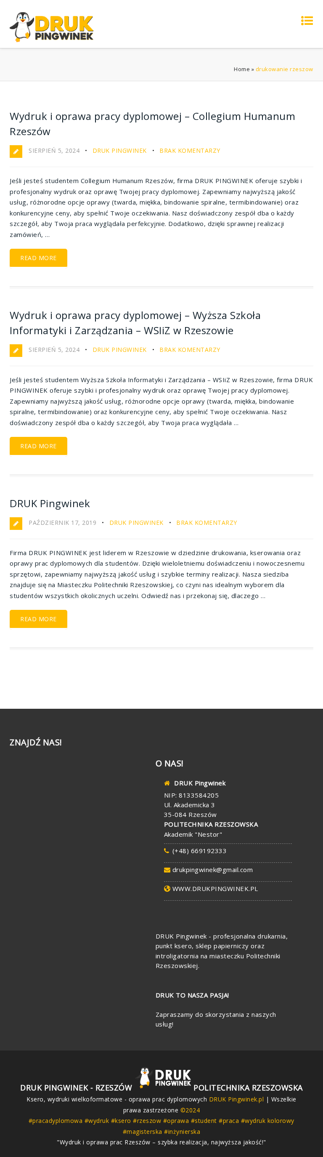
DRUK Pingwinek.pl (236, 1099)
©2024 (190, 1110)
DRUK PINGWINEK (120, 150)
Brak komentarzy (189, 150)
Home (242, 69)
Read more (38, 258)
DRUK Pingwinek (50, 503)
